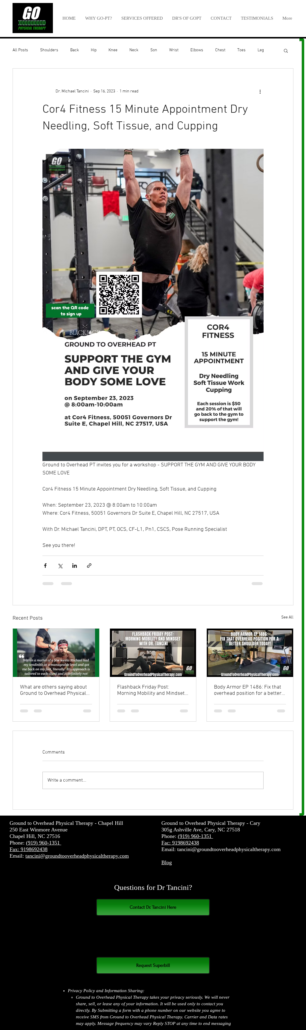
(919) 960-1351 (43, 843)
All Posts (20, 50)
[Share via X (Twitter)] (60, 565)
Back (74, 50)
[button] (142, 18)
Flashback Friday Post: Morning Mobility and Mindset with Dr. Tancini (151, 690)
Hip (94, 50)
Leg (261, 50)
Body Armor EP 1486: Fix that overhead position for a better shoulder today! (247, 690)
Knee (112, 50)
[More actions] (260, 91)
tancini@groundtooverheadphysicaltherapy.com (77, 856)
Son (153, 50)
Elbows (196, 50)
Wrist (173, 50)
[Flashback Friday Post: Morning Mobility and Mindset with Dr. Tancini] (153, 653)
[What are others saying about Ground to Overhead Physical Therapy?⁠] (56, 653)
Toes (241, 50)
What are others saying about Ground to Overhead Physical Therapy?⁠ (53, 690)
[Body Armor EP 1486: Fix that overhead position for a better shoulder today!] (250, 653)
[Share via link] (89, 565)
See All (287, 617)
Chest (220, 50)
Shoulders (49, 50)
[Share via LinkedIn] (74, 565)
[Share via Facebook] (45, 565)
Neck (133, 50)
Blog (166, 862)
